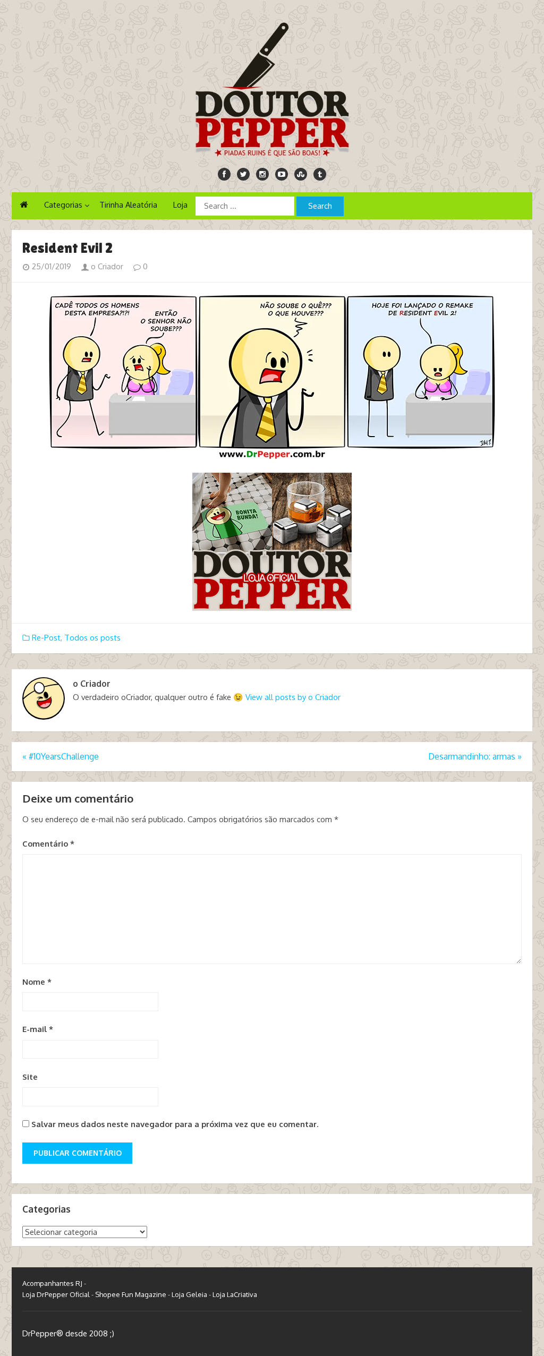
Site (30, 1077)
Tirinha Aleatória (128, 205)
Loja (180, 205)
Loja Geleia (189, 1294)
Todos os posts (92, 638)
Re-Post (46, 638)
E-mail (37, 1029)
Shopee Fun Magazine (130, 1294)
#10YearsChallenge (60, 756)
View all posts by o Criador (293, 697)
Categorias (63, 205)
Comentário (48, 844)
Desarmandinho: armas (475, 756)
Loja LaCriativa (234, 1294)
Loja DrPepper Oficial (56, 1294)
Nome (37, 982)
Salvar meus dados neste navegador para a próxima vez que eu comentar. (174, 1124)
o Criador (106, 266)
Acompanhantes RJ (52, 1283)
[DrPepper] (272, 87)
